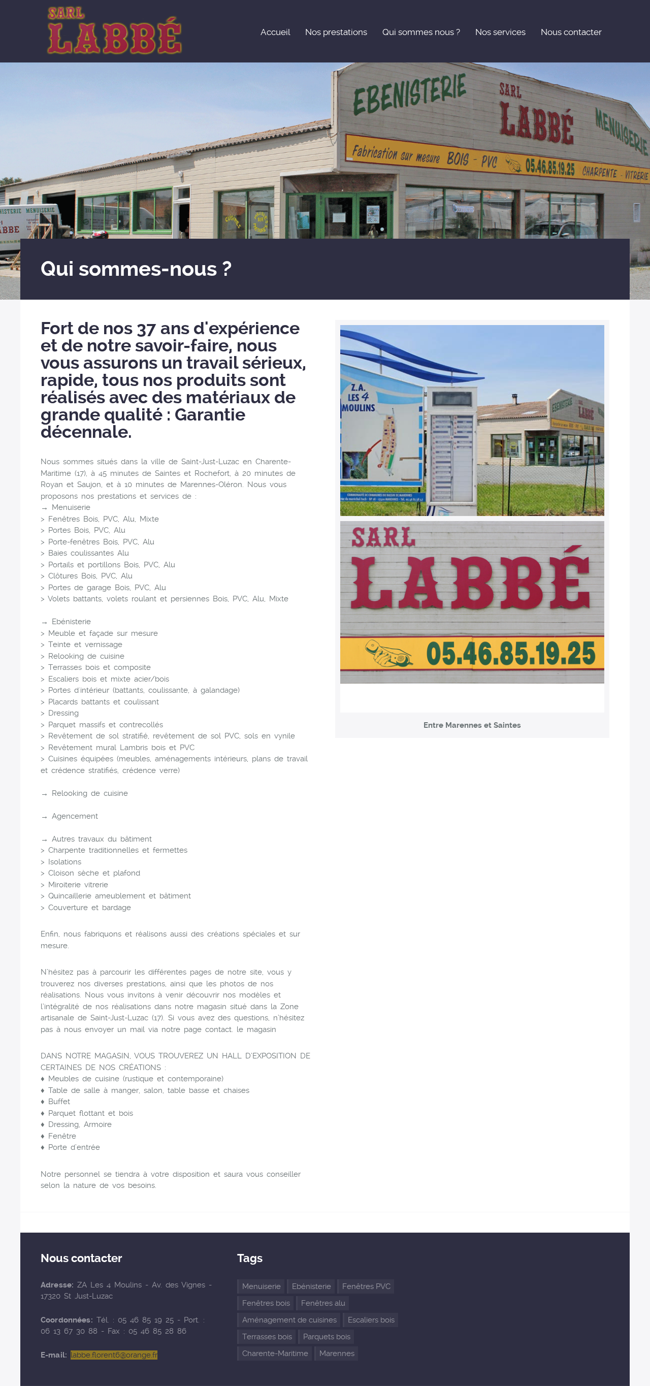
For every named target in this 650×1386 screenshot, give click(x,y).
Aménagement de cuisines (289, 1320)
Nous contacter (571, 32)
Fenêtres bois (266, 1303)
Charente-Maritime (275, 1353)
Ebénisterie (311, 1286)
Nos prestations (336, 32)
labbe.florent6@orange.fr (114, 1355)
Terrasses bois (267, 1336)
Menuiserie (261, 1286)
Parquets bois (326, 1336)
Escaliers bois (371, 1320)
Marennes (336, 1353)
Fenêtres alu (323, 1303)
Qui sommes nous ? (421, 32)
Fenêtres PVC (366, 1286)
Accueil (275, 32)
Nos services (500, 32)
